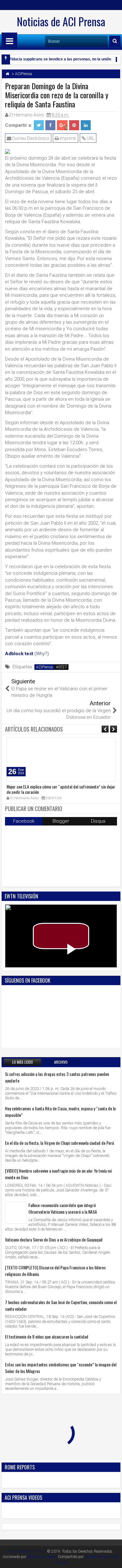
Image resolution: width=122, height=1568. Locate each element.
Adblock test (19, 653)
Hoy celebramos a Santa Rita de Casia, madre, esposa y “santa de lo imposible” (60, 1111)
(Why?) (41, 653)
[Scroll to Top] (112, 1558)
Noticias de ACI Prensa (61, 21)
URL (90, 138)
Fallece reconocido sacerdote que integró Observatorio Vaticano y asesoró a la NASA (62, 1208)
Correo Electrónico (30, 138)
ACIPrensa (44, 667)
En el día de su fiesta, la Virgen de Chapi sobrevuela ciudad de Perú (59, 1142)
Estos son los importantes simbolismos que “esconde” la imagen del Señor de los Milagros (60, 1367)
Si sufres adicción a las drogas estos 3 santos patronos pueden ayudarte (57, 1077)
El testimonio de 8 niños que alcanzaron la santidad (46, 1336)
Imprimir (67, 138)
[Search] (114, 41)
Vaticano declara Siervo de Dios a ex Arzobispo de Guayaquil (53, 1239)
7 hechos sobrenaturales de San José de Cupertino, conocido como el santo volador (61, 1305)
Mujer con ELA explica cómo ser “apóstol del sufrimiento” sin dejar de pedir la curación (61, 789)
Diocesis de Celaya (42, 1557)
